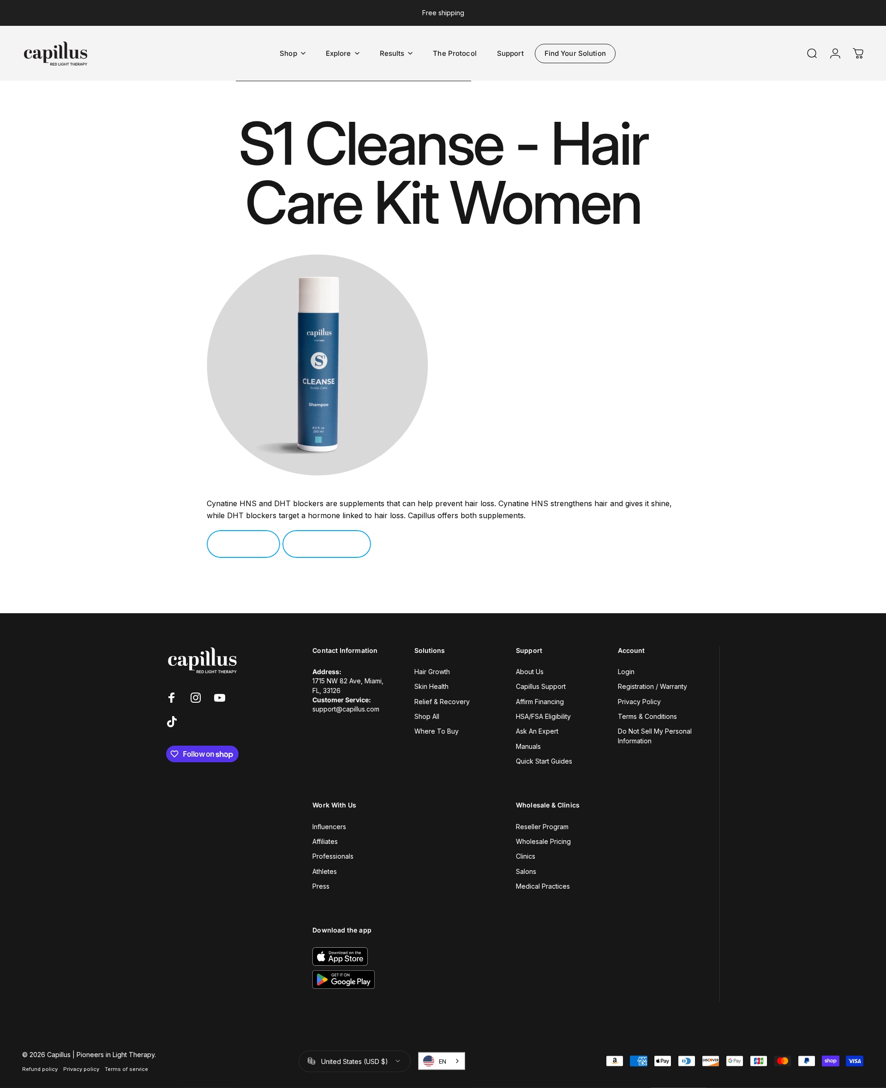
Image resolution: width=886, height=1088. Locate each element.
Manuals (528, 746)
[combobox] (441, 1061)
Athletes (324, 871)
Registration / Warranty (652, 686)
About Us (530, 672)
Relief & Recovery (442, 701)
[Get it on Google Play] (343, 979)
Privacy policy (81, 1068)
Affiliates (325, 841)
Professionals (332, 856)
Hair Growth (432, 672)
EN (442, 1061)
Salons (526, 871)
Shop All (426, 716)
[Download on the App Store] (340, 956)
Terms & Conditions (647, 716)
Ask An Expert (537, 731)
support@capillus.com (345, 709)
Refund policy (40, 1068)
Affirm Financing (540, 701)
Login (626, 672)
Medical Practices (543, 886)
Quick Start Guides (544, 761)
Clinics (525, 856)
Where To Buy (436, 731)
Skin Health (431, 686)
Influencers (329, 827)
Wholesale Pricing (543, 841)
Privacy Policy (639, 701)
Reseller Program (542, 827)
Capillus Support (541, 686)
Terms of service (126, 1068)
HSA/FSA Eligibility (543, 716)
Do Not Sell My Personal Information (655, 735)
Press (320, 886)
